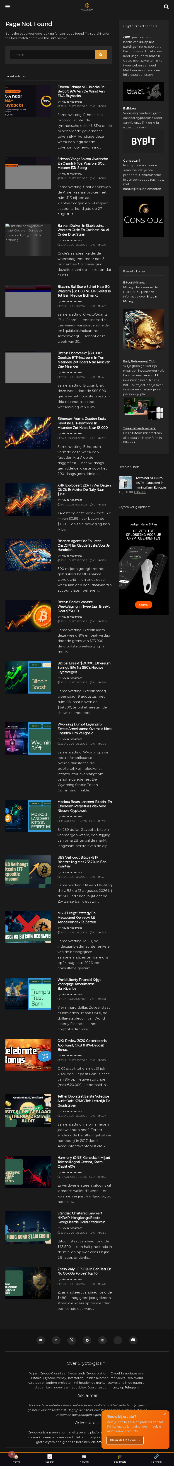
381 (103, 999)
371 (103, 377)
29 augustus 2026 (73, 106)
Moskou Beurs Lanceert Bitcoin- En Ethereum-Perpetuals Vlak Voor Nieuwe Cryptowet (85, 806)
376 (103, 743)
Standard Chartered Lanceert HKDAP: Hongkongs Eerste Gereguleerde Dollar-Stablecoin (81, 1217)
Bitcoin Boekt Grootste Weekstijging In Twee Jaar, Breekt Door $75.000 (84, 606)
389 (103, 1232)
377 (103, 1115)
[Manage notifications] (11, 1454)
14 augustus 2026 (73, 1176)
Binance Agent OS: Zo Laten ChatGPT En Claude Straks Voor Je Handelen (84, 545)
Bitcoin (137, 433)
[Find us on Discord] (133, 1340)
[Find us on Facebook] (118, 1340)
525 (103, 1060)
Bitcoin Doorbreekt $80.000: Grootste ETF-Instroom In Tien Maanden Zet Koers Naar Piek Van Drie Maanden (84, 359)
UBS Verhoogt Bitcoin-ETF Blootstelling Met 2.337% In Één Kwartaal (82, 861)
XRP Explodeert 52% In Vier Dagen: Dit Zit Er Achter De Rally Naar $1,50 (84, 489)
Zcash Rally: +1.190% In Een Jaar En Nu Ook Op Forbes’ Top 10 (84, 1271)
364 (103, 106)
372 (103, 306)
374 (103, 821)
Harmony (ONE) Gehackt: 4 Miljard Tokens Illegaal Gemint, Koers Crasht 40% (84, 1162)
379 (103, 438)
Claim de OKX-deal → (125, 1440)
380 (104, 621)
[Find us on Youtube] (40, 1340)
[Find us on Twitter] (71, 1340)
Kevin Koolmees (72, 101)
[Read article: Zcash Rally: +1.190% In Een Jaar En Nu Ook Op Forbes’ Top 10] (28, 1283)
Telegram (132, 1387)
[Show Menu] (7, 7)
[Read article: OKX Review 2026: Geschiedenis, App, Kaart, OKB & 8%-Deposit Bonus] (28, 1055)
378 (103, 682)
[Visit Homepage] (87, 6)
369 (103, 178)
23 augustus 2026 (73, 560)
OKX (126, 37)
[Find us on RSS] (56, 1340)
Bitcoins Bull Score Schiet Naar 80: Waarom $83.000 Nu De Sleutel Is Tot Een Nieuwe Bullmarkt (84, 291)
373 (103, 932)
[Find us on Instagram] (102, 1340)
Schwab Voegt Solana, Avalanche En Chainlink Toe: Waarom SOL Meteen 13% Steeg (83, 163)
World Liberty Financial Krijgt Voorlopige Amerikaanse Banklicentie (79, 984)
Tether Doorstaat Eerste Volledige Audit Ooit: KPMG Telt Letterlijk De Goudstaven (84, 1100)
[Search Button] (166, 7)
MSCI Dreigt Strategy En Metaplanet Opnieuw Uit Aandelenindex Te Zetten (77, 917)
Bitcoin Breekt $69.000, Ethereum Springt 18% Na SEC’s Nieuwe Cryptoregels (84, 667)
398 (103, 504)
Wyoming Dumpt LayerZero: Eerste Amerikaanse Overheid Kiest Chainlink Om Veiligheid (85, 728)
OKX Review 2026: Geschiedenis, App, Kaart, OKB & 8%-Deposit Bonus (82, 1045)
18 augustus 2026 (73, 821)
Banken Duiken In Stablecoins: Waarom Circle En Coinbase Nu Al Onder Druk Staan (83, 230)
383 (103, 1176)
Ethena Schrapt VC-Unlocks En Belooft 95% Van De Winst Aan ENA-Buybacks (81, 91)
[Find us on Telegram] (87, 1340)
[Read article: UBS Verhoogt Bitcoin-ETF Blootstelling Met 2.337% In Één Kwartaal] (28, 871)
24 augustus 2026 (73, 438)
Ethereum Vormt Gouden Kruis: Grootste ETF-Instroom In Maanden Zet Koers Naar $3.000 (83, 423)
